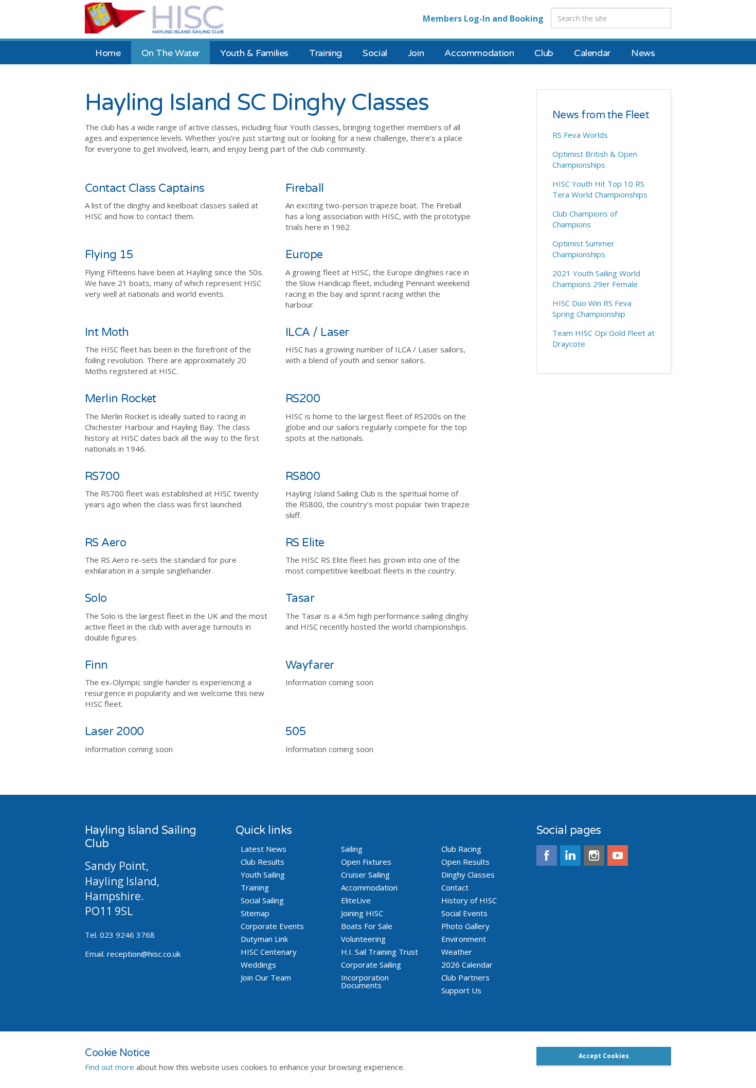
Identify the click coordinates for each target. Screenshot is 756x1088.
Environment (463, 939)
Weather (456, 952)
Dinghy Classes (468, 875)
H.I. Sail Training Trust (379, 952)
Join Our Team (266, 978)
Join (416, 53)
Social (375, 53)
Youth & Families (254, 53)
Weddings (258, 965)
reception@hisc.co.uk (144, 954)
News (643, 53)
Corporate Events (272, 926)
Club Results (262, 862)
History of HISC (469, 900)
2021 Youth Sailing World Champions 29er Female (596, 278)
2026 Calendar (467, 965)
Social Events (464, 913)
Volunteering (363, 939)
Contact (455, 887)
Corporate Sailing (371, 965)
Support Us (461, 990)
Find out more (109, 1067)
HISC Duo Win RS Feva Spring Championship (592, 308)
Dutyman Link (264, 939)
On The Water (170, 53)
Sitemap (255, 913)
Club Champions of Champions (584, 218)
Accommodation (479, 53)
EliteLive (356, 900)
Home (108, 53)
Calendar (592, 53)
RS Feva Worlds (580, 135)
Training (325, 53)
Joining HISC (362, 913)
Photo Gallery (465, 926)
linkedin (570, 855)
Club (543, 53)
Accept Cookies (604, 1055)
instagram (594, 855)
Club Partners (465, 978)
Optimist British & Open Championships (594, 159)
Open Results (465, 862)
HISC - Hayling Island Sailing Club (166, 18)
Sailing (352, 849)
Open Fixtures (366, 862)
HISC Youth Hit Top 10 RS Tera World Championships (599, 189)
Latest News (263, 849)
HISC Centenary (269, 952)
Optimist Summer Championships (583, 248)
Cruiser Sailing (365, 875)
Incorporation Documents (365, 981)
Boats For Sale (366, 926)
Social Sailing (262, 900)
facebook (546, 855)
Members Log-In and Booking (483, 18)
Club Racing (461, 849)
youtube (617, 855)
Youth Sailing (263, 875)
